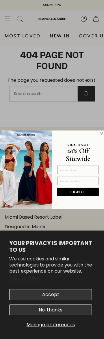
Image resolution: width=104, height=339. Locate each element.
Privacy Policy (24, 277)
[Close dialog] (101, 133)
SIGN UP (77, 191)
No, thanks (50, 310)
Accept (50, 294)
